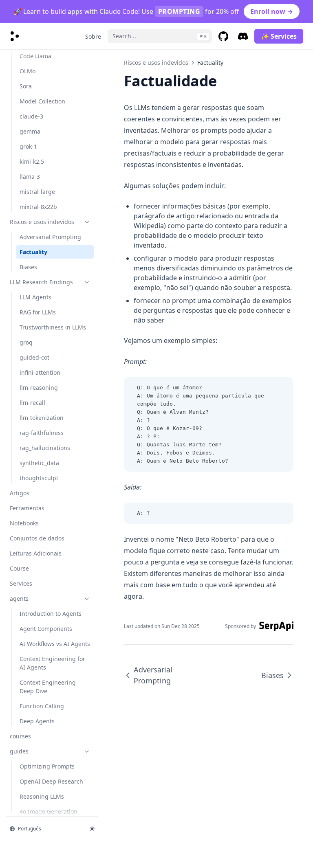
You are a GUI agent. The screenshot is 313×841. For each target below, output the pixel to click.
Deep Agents (37, 721)
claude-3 (31, 116)
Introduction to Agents (51, 613)
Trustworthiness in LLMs (53, 327)
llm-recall (32, 402)
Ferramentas (27, 508)
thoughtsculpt (39, 478)
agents (19, 598)
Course (19, 568)
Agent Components (46, 628)
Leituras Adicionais (36, 553)
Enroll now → (271, 11)
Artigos (19, 493)
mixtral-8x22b (38, 207)
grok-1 (28, 146)
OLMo (27, 71)
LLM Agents (35, 297)
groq (26, 342)
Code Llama (35, 56)
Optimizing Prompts (47, 766)
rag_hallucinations (45, 448)
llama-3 (30, 176)
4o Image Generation (48, 811)
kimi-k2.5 (32, 161)
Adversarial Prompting (50, 237)
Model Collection (42, 101)
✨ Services (279, 36)
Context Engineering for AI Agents (52, 663)
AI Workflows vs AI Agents (55, 644)
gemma (30, 131)
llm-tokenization (42, 418)
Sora (26, 86)
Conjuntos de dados (37, 538)
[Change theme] (92, 828)
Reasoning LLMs (42, 796)
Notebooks (24, 523)
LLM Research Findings (41, 282)
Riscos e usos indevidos (42, 222)
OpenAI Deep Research (51, 781)
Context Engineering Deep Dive (48, 687)
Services (21, 583)
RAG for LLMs (38, 312)
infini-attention (40, 372)
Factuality (33, 252)
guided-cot (34, 357)
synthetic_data (39, 463)
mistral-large (37, 191)
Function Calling (42, 706)
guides (19, 751)
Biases (28, 267)
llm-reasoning (39, 387)
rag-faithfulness (42, 433)
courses (20, 736)
